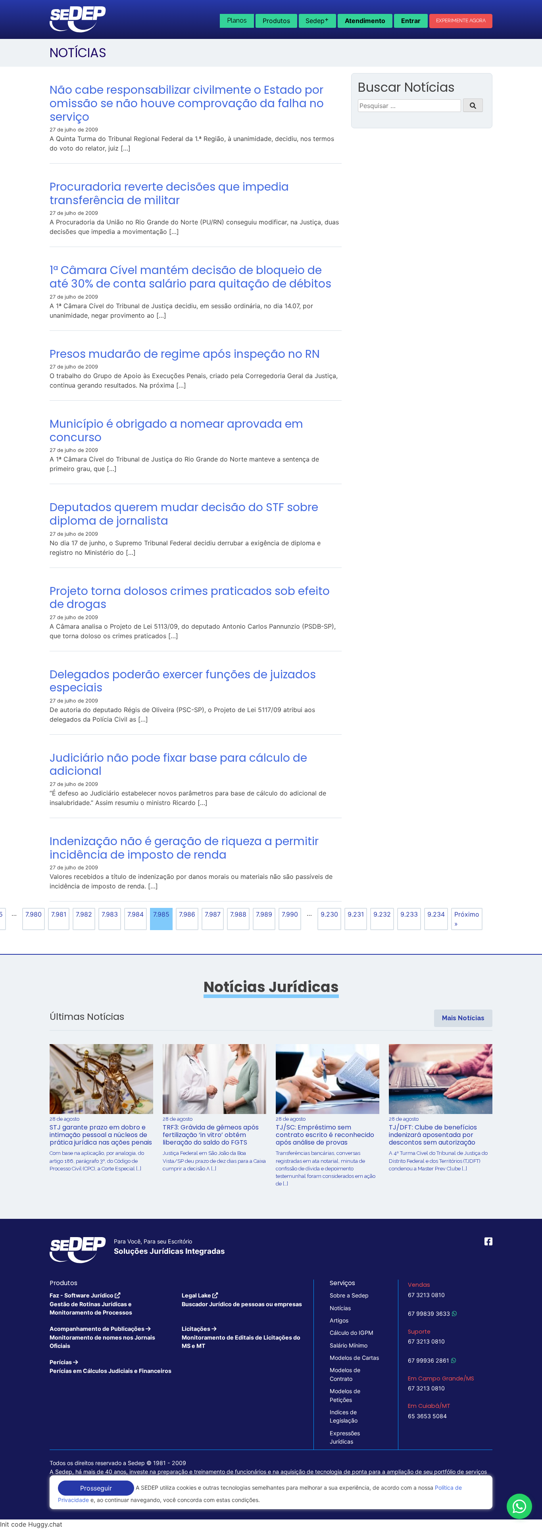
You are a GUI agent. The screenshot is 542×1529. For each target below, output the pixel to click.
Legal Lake (242, 1299)
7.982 (84, 914)
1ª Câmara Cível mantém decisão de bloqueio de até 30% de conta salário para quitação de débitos (190, 277)
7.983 (110, 914)
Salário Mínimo (348, 1345)
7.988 (238, 914)
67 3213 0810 (426, 1295)
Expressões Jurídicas (345, 1437)
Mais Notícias (463, 1018)
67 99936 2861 (428, 1360)
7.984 (135, 914)
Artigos (339, 1320)
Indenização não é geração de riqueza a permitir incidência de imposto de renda (184, 848)
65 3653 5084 (427, 1416)
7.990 (290, 914)
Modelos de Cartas (354, 1357)
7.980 (33, 914)
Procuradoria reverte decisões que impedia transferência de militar (169, 193)
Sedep (317, 20)
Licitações (241, 1337)
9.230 (329, 914)
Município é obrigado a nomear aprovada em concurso (176, 430)
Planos (237, 20)
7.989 (264, 914)
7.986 (187, 914)
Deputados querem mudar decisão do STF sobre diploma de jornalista (184, 514)
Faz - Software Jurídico (91, 1304)
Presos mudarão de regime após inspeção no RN (185, 354)
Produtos (276, 21)
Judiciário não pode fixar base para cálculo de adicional (178, 764)
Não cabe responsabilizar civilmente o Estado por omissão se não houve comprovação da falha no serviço (187, 103)
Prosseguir (96, 1488)
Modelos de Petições (345, 1395)
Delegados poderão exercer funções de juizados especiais (183, 681)
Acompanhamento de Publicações (102, 1337)
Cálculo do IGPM (351, 1332)
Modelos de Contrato (345, 1374)
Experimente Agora (461, 20)
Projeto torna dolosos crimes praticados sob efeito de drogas (190, 597)
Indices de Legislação (343, 1416)
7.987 (213, 914)
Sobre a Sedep (349, 1295)
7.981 (58, 914)
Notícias (340, 1308)
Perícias (110, 1366)
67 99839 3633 (429, 1313)
